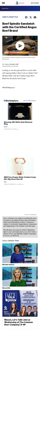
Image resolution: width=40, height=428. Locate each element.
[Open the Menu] (3, 2)
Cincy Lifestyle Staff (12, 64)
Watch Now (34, 3)
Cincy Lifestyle (10, 17)
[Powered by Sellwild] (33, 214)
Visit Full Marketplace (29, 100)
